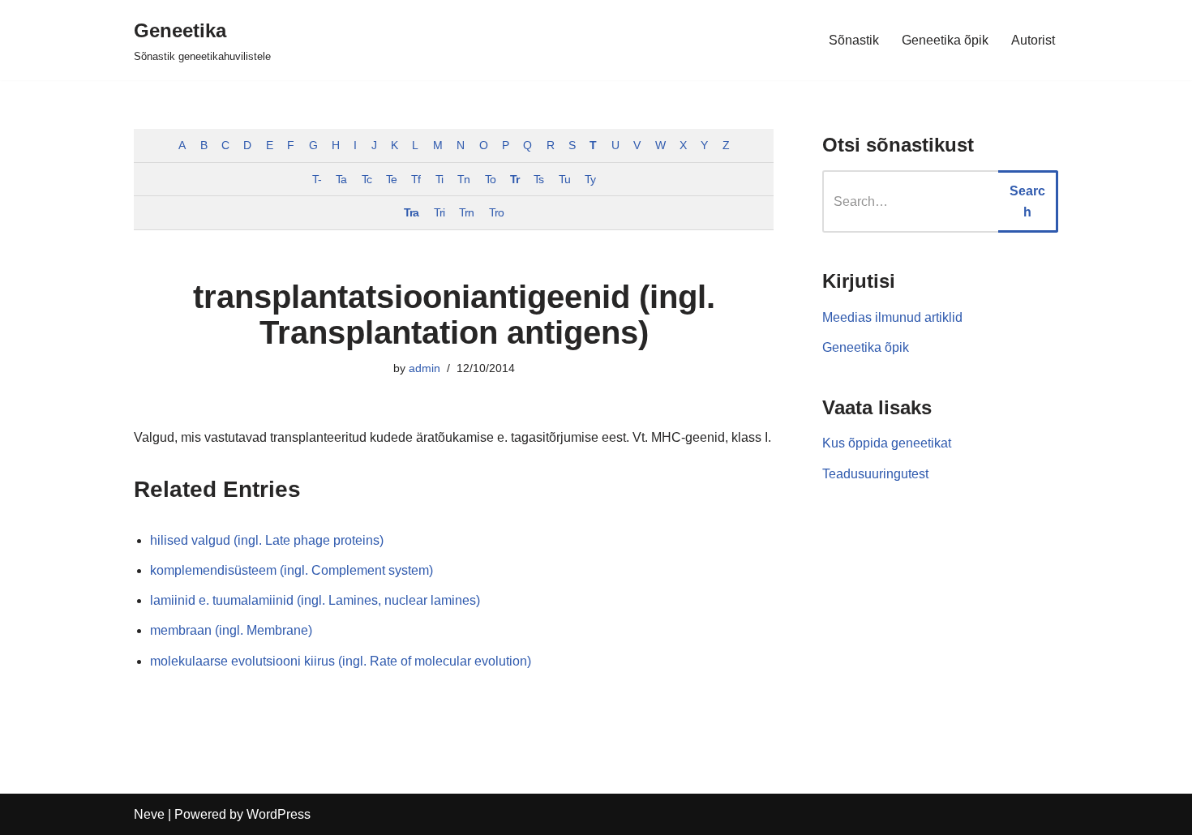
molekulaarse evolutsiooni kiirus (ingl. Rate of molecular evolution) (340, 661)
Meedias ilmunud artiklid (892, 317)
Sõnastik (854, 40)
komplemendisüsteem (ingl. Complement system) (291, 570)
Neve (149, 814)
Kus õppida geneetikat (886, 443)
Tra (411, 212)
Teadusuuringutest (875, 474)
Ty (590, 179)
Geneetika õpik (945, 40)
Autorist (1033, 40)
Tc (366, 179)
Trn (466, 212)
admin (424, 368)
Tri (439, 212)
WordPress (279, 814)
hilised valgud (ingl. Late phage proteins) (267, 540)
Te (391, 179)
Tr (514, 179)
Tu (564, 179)
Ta (341, 179)
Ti (439, 179)
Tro (496, 212)
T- (316, 179)
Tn (463, 179)
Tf (415, 179)
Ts (538, 179)
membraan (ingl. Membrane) (231, 630)
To (490, 179)
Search (1027, 201)
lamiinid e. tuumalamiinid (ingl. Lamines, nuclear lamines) (315, 600)
